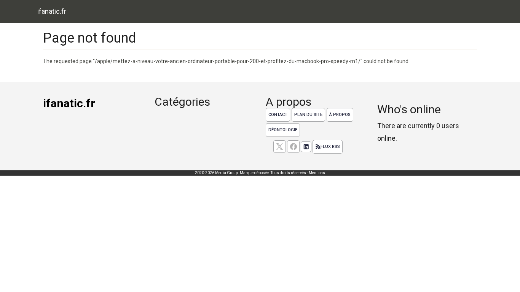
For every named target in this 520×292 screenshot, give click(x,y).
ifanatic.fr (51, 11)
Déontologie (282, 129)
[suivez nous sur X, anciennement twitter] (279, 146)
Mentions (317, 173)
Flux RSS (330, 146)
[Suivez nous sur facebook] (293, 146)
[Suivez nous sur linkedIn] (306, 146)
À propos (340, 114)
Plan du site (308, 114)
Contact (277, 114)
